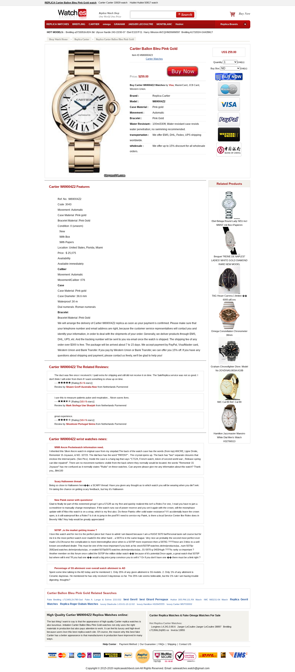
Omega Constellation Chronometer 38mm (229, 333)
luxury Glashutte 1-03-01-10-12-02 (117, 604)
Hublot (179, 24)
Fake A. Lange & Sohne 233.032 (103, 599)
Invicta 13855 (178, 630)
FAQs (162, 644)
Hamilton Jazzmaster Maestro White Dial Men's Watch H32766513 (229, 437)
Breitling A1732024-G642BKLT (197, 32)
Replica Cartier (82, 39)
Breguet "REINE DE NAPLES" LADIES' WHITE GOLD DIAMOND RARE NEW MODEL (229, 260)
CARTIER (94, 24)
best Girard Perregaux (154, 599)
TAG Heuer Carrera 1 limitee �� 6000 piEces (229, 297)
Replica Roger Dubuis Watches (79, 604)
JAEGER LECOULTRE (140, 24)
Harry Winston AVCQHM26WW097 (162, 32)
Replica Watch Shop (109, 13)
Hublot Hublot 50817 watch (144, 2)
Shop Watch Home (58, 39)
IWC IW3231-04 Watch (216, 599)
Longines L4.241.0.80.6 (163, 626)
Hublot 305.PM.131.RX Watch (186, 599)
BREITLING (78, 24)
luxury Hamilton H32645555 (151, 604)
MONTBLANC (164, 24)
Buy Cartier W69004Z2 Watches (147, 85)
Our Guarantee (148, 644)
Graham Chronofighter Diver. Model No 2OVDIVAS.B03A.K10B (229, 368)
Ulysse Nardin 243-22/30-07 (110, 32)
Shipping (171, 644)
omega (107, 24)
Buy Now (244, 13)
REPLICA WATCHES (57, 24)
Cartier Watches (154, 58)
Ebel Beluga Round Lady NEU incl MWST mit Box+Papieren (229, 223)
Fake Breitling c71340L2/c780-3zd (65, 599)
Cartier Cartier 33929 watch (112, 2)
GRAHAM (119, 24)
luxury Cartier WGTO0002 (179, 604)
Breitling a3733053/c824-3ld (80, 32)
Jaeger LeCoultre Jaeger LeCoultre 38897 (199, 626)
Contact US (185, 644)
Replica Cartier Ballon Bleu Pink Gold (115, 39)
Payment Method (128, 644)
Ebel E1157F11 (134, 32)
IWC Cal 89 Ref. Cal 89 (229, 402)
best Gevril (131, 599)
